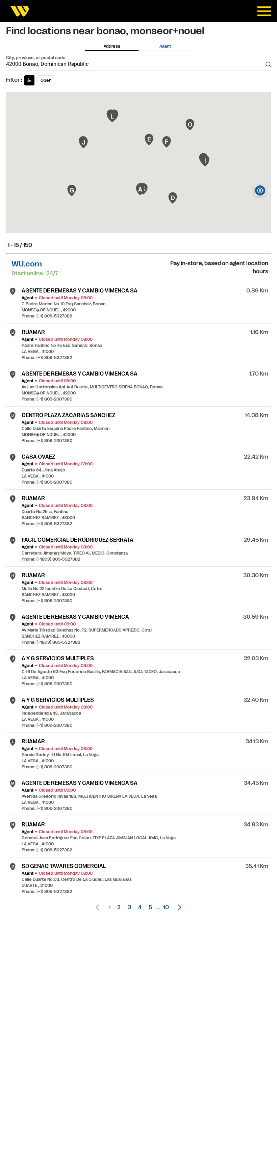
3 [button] (129, 907)
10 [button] (166, 907)
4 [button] (140, 907)
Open (46, 80)
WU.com (26, 264)
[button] (177, 907)
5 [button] (150, 907)
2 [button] (119, 907)
